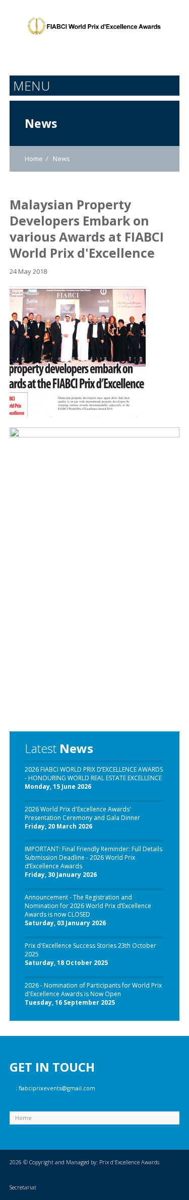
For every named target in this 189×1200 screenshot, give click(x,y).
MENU (31, 85)
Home (34, 158)
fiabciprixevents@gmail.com (57, 1088)
